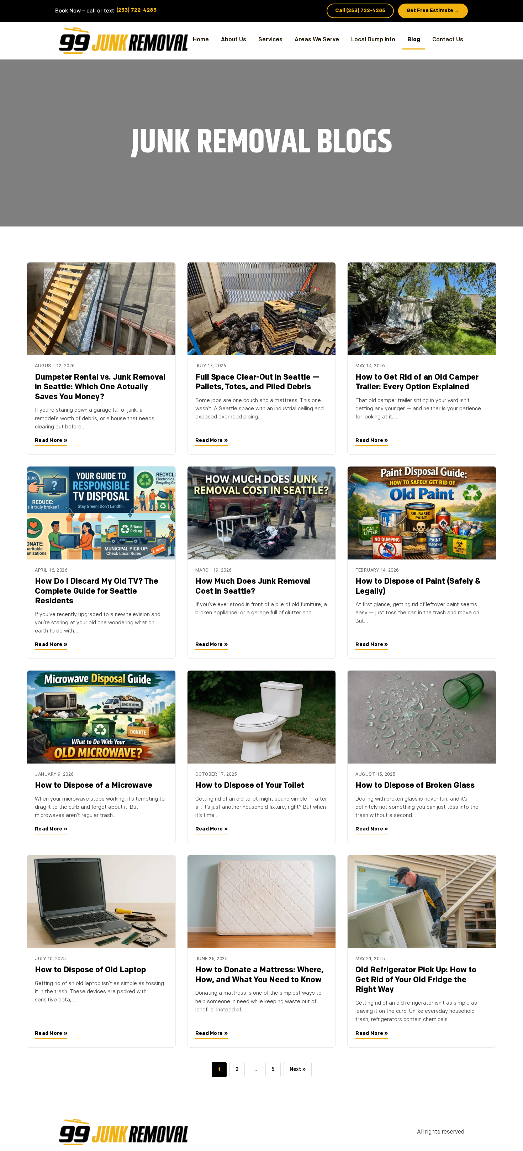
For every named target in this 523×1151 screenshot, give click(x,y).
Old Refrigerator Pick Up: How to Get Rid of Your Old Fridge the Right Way (415, 980)
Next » (298, 1069)
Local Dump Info (373, 40)
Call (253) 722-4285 (360, 11)
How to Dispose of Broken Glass (415, 786)
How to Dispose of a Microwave (93, 786)
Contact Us (447, 40)
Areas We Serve (317, 40)
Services (270, 40)
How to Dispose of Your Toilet (249, 786)
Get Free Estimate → (433, 11)
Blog (413, 40)
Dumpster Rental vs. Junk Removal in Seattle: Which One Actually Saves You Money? (100, 387)
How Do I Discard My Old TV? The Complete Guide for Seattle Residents (96, 591)
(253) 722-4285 (136, 10)
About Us (233, 40)
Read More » (51, 440)
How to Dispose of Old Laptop (90, 970)
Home (201, 40)
